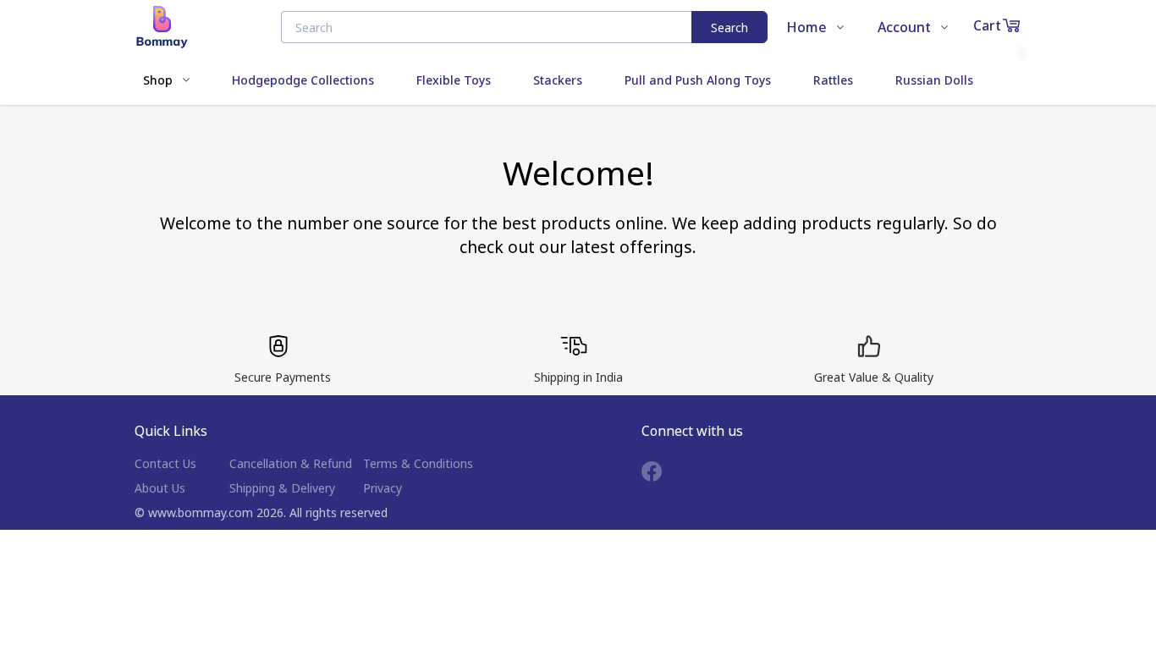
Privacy (382, 488)
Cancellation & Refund (290, 463)
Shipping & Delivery (282, 488)
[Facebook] (664, 471)
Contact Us (165, 463)
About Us (160, 488)
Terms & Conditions (418, 463)
